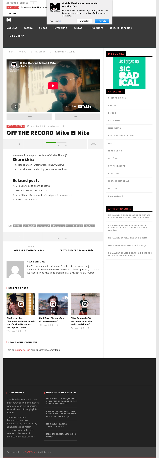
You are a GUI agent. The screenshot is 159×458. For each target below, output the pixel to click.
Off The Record (74, 226)
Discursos (13, 7)
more (94, 144)
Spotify (112, 188)
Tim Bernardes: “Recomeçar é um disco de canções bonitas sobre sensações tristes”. (21, 323)
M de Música (16, 36)
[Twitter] (132, 14)
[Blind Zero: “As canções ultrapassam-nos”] (53, 304)
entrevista (29, 226)
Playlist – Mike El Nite (26, 199)
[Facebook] (121, 14)
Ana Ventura (53, 126)
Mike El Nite (58, 226)
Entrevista (60, 28)
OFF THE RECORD (15, 126)
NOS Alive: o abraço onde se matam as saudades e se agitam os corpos (129, 216)
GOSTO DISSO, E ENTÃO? (121, 136)
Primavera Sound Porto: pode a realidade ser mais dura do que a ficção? (44, 7)
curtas (18, 226)
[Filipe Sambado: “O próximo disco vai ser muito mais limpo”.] (85, 304)
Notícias (12, 28)
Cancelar (84, 21)
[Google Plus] (138, 14)
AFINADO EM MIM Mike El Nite (31, 190)
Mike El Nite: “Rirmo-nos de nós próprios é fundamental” (44, 195)
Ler (110, 143)
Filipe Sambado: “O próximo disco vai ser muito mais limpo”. (82, 321)
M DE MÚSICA (115, 151)
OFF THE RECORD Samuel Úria (76, 249)
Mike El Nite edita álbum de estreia (33, 185)
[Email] (144, 14)
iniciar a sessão (22, 349)
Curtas (77, 28)
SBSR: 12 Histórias (121, 28)
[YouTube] (126, 14)
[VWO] (62, 21)
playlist (89, 226)
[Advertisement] (53, 214)
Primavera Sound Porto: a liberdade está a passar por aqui (130, 254)
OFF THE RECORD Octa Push (29, 249)
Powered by (54, 21)
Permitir (102, 21)
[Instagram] (149, 14)
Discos (43, 28)
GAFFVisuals (31, 452)
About (12, 13)
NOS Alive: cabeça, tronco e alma (128, 238)
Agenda (28, 28)
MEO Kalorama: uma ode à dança (127, 245)
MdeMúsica (43, 226)
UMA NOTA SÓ (115, 196)
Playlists (97, 28)
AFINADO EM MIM (117, 98)
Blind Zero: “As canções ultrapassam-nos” (51, 320)
